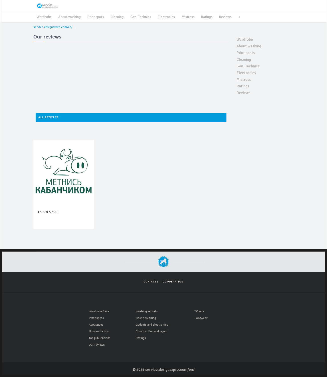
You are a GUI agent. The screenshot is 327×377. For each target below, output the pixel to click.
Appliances (96, 325)
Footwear (201, 318)
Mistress (188, 17)
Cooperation (173, 281)
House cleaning (146, 318)
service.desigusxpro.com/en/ (53, 27)
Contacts (150, 281)
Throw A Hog (47, 212)
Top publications (100, 338)
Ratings (206, 17)
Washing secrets (147, 311)
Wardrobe (44, 17)
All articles (48, 117)
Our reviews (97, 345)
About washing (69, 17)
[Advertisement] (131, 75)
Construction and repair (152, 331)
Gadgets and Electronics (152, 325)
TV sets (199, 311)
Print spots (95, 17)
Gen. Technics (140, 17)
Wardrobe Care (99, 311)
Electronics (166, 17)
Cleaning (117, 17)
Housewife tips (99, 331)
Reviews (225, 17)
